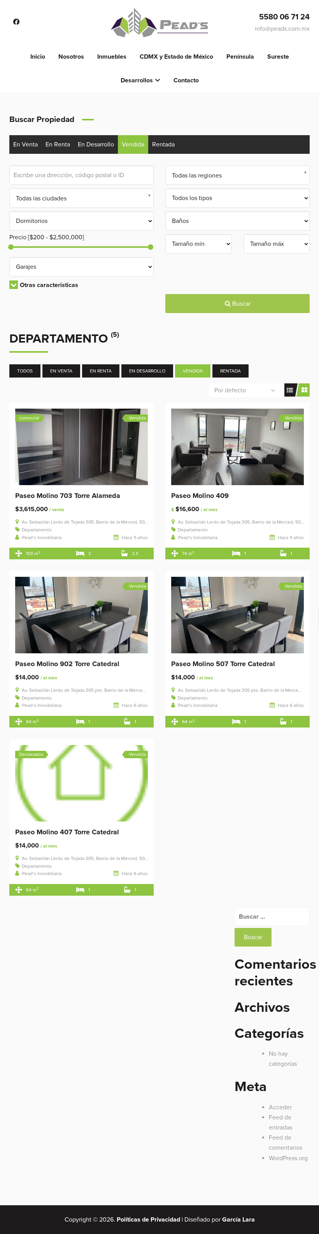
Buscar (241, 304)
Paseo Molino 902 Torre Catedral (67, 664)
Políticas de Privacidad (148, 1220)
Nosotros (71, 57)
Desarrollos (137, 80)
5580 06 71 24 (284, 17)
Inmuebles (111, 57)
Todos (25, 371)
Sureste (278, 57)
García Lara (238, 1220)
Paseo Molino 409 (200, 495)
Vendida (133, 144)
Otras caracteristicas (49, 285)
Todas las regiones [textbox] (197, 175)
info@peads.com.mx (282, 29)
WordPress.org (288, 1158)
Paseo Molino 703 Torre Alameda (67, 495)
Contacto (186, 80)
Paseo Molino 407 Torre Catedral (67, 832)
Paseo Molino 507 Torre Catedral (223, 664)
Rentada (163, 144)
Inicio (37, 57)
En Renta (58, 144)
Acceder (280, 1107)
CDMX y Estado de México (176, 57)
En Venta (25, 144)
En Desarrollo (96, 144)
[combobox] (237, 175)
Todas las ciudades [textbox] (41, 198)
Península (240, 57)
